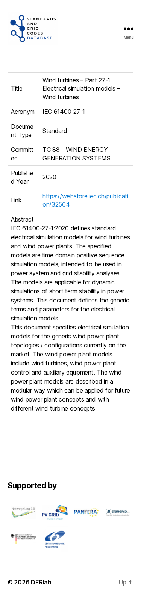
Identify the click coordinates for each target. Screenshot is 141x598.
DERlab (41, 582)
